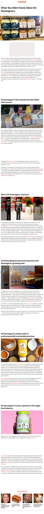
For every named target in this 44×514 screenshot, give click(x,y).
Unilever (8, 164)
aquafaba (32, 459)
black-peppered (32, 297)
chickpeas (6, 462)
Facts (2, 5)
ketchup (3, 60)
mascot (36, 222)
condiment (29, 79)
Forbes (33, 66)
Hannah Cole (4, 13)
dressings (40, 169)
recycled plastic (15, 383)
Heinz (13, 133)
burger (2, 72)
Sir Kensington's (20, 364)
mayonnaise (33, 438)
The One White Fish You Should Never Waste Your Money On (38, 505)
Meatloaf (33, 60)
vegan (34, 466)
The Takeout (9, 75)
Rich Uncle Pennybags (31, 236)
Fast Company (29, 303)
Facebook (41, 39)
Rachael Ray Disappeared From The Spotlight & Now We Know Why (5, 506)
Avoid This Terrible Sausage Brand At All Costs (16, 505)
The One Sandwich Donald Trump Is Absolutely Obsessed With (27, 506)
